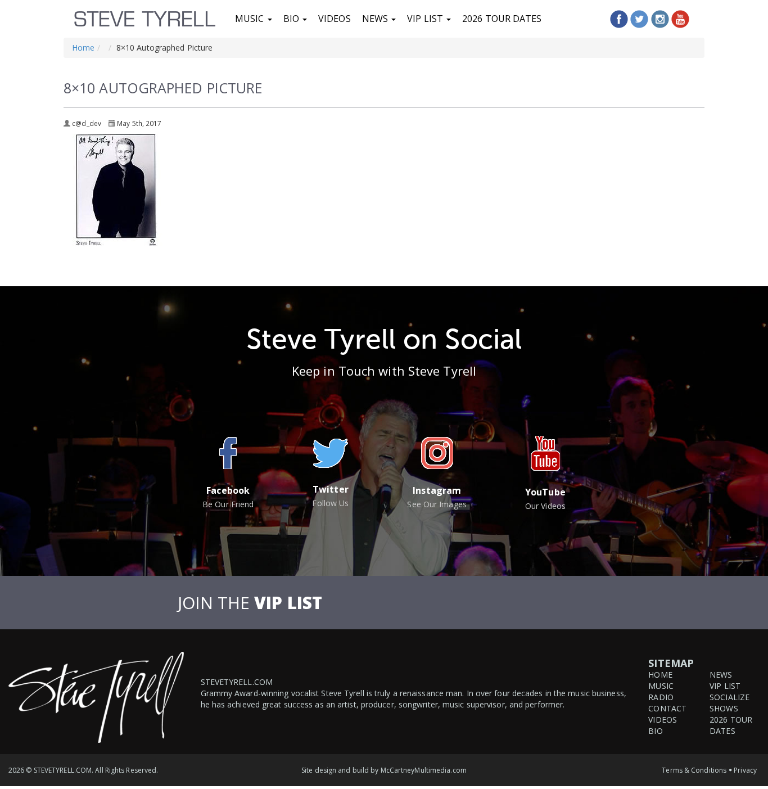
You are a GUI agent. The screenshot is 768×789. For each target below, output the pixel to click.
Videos (334, 18)
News (376, 18)
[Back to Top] (747, 740)
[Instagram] (660, 19)
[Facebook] (619, 19)
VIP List (426, 18)
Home (83, 47)
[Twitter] (639, 19)
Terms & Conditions (694, 770)
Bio (292, 18)
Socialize (729, 697)
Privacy (745, 770)
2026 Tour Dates (502, 18)
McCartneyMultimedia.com (424, 770)
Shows (724, 708)
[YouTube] (680, 19)
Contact (667, 708)
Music (250, 18)
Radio (661, 697)
